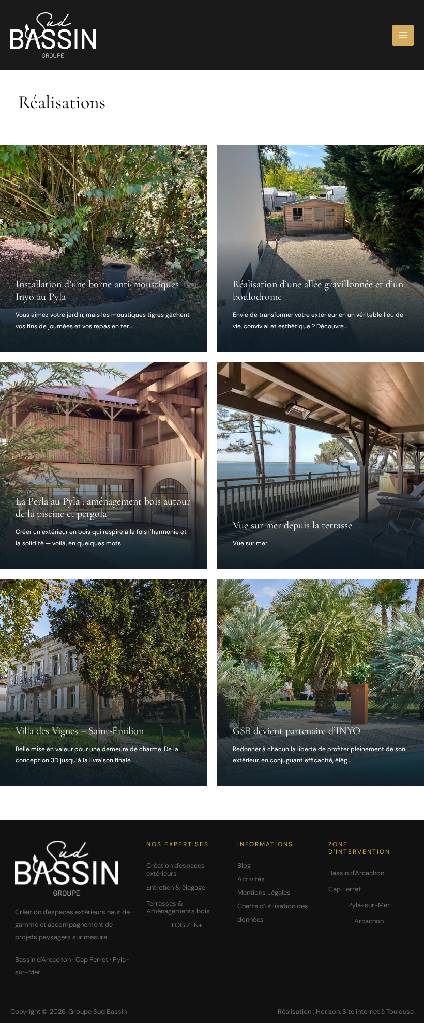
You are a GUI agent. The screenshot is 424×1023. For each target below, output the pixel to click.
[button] (186, 870)
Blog (244, 865)
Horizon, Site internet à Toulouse (365, 1011)
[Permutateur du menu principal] (403, 35)
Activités (251, 879)
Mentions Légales (264, 892)
